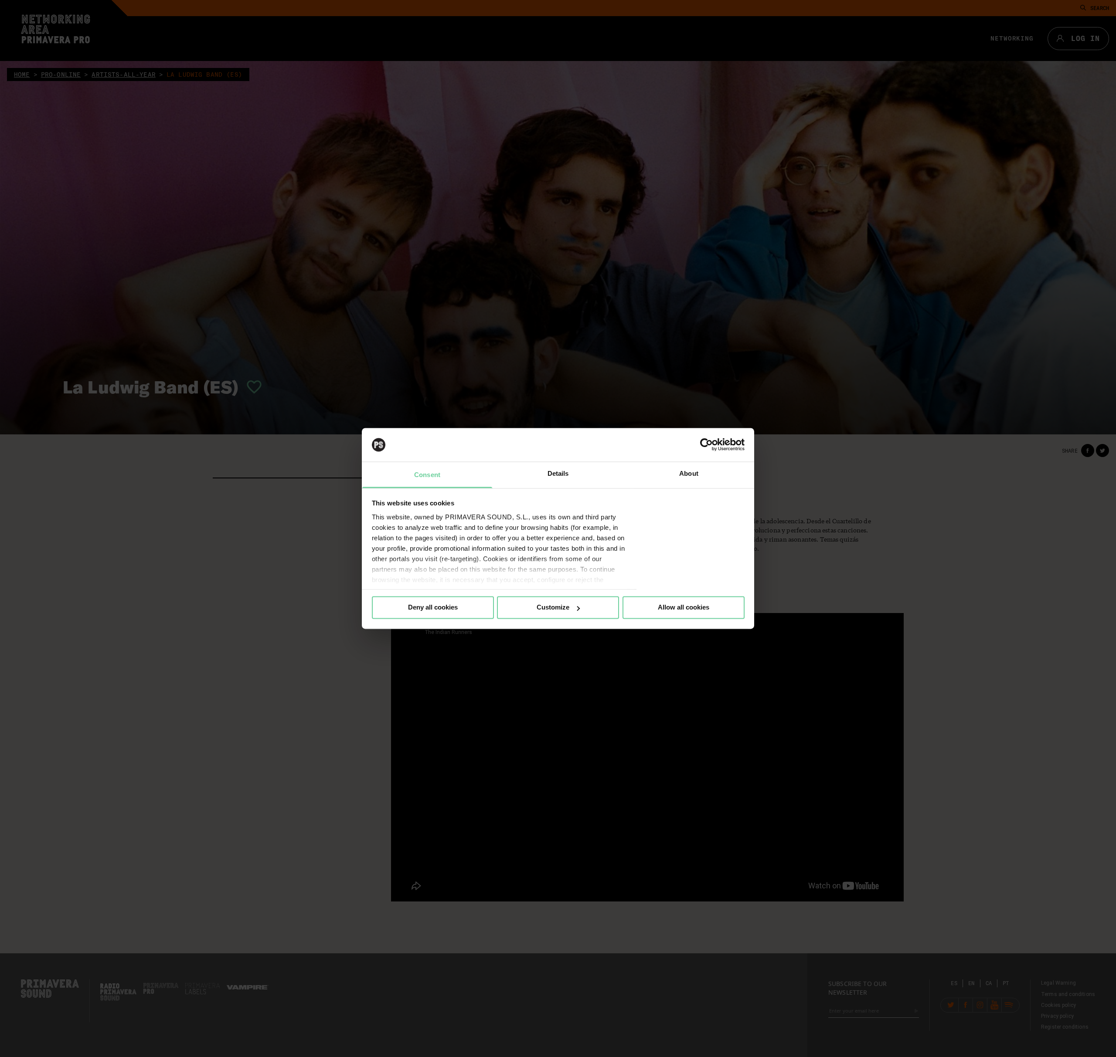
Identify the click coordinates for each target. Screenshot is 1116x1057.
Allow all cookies (683, 607)
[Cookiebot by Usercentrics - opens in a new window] (706, 444)
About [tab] (688, 473)
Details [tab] (558, 473)
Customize (553, 607)
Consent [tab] (427, 474)
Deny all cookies (433, 607)
